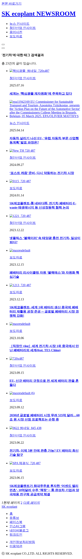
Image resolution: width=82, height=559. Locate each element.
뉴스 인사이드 (19, 23)
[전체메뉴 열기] (3, 48)
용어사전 (16, 32)
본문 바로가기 (11, 3)
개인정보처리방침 (22, 542)
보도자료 (16, 36)
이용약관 (16, 546)
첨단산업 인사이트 (23, 28)
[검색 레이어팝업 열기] (3, 44)
